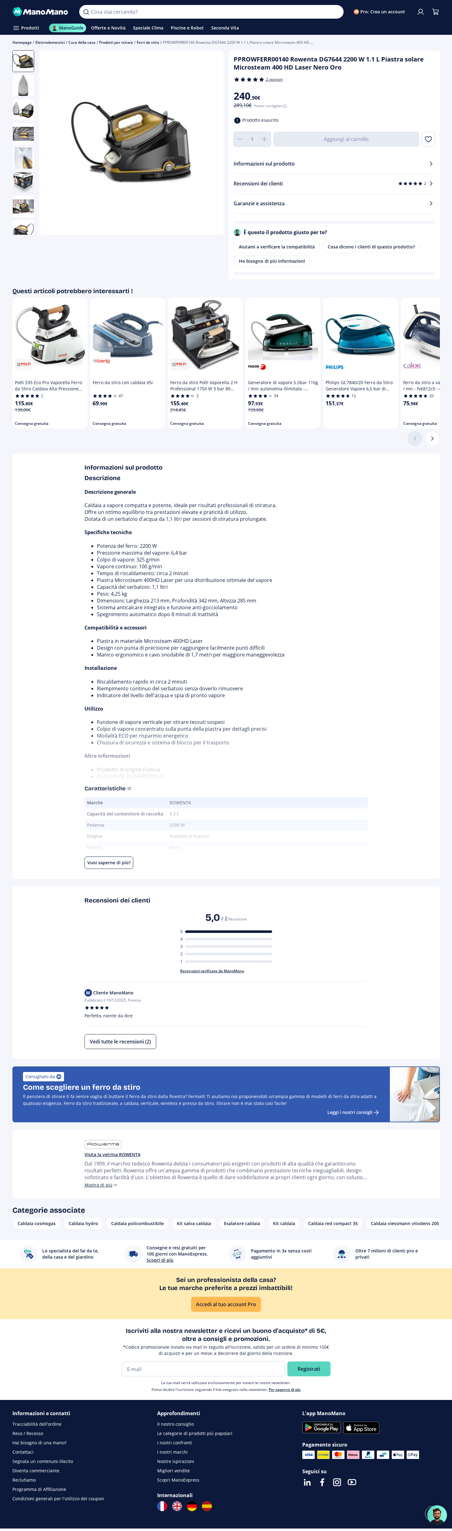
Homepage (22, 42)
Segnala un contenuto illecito (42, 1461)
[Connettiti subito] (420, 12)
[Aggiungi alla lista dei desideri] (428, 139)
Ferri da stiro (148, 42)
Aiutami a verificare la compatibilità (277, 247)
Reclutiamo (24, 1480)
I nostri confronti (174, 1443)
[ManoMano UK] (177, 1506)
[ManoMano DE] (192, 1506)
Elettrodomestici (50, 42)
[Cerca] (86, 11)
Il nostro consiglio (175, 1424)
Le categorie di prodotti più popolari (194, 1433)
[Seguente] (432, 438)
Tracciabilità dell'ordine (37, 1424)
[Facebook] (322, 1482)
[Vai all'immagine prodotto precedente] (51, 143)
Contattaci (23, 1452)
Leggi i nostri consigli (349, 1112)
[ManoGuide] (437, 1515)
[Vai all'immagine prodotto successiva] (211, 143)
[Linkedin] (307, 1482)
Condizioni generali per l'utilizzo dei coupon (58, 1498)
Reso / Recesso (27, 1433)
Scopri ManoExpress (178, 1480)
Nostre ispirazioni (175, 1461)
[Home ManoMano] (41, 12)
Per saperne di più (285, 1389)
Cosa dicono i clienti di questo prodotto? (371, 247)
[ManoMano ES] (207, 1506)
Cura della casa (81, 42)
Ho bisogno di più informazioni (272, 261)
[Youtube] (352, 1482)
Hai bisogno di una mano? (39, 1443)
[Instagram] (337, 1482)
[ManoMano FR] (162, 1506)
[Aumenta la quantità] (264, 139)
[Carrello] (435, 12)
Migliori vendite (173, 1471)
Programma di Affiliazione (39, 1489)
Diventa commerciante (35, 1471)
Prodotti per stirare (116, 42)
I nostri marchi (172, 1452)
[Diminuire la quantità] (240, 139)
